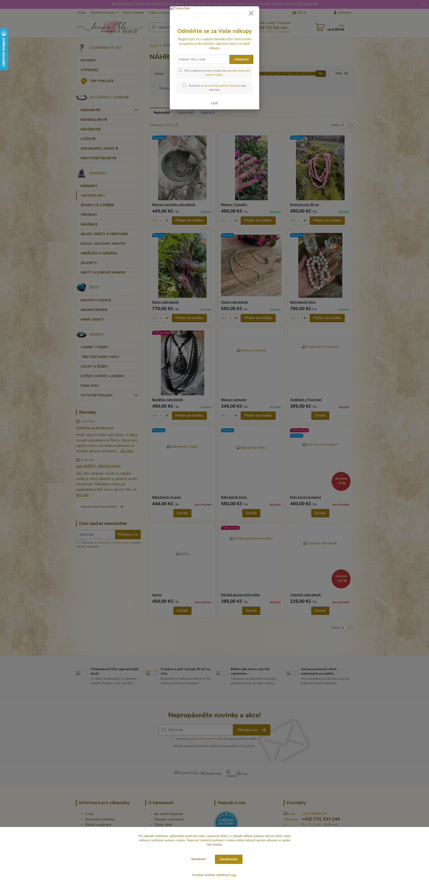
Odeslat (241, 59)
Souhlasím (229, 859)
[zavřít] (251, 13)
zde (233, 875)
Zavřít (214, 103)
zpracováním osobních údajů (220, 85)
